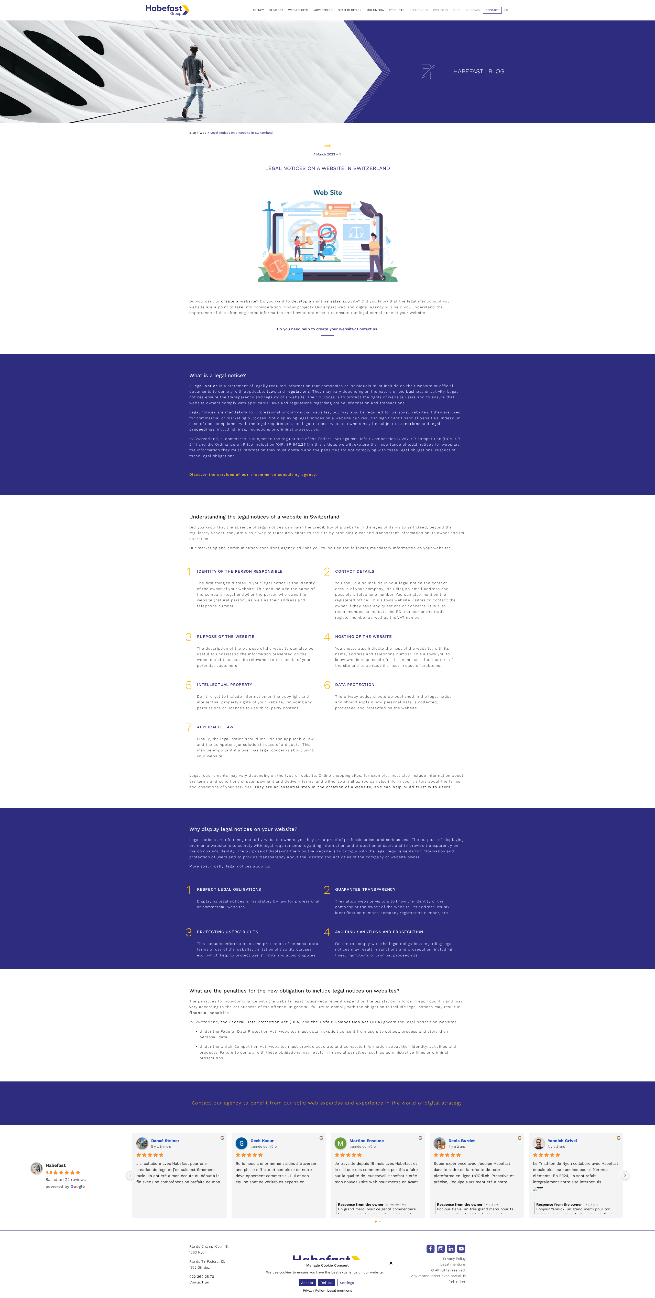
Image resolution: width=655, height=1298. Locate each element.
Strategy (276, 10)
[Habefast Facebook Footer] (430, 1248)
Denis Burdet (462, 1140)
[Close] (391, 1263)
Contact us (199, 1282)
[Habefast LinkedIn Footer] (450, 1248)
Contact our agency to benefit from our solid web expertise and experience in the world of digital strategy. (327, 1102)
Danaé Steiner (165, 1140)
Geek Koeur (262, 1140)
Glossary (473, 10)
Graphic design (350, 10)
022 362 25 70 (201, 1276)
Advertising (323, 10)
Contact (492, 10)
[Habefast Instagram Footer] (440, 1248)
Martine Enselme (367, 1140)
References (419, 10)
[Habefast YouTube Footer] (461, 1248)
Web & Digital (298, 10)
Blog (457, 10)
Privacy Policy (454, 1259)
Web (203, 132)
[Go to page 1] (380, 1222)
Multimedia (375, 10)
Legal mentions (453, 1264)
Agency (258, 10)
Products (396, 10)
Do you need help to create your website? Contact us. (327, 329)
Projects (440, 10)
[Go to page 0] (376, 1222)
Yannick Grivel (562, 1140)
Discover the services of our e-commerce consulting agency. (253, 474)
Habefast (56, 1165)
